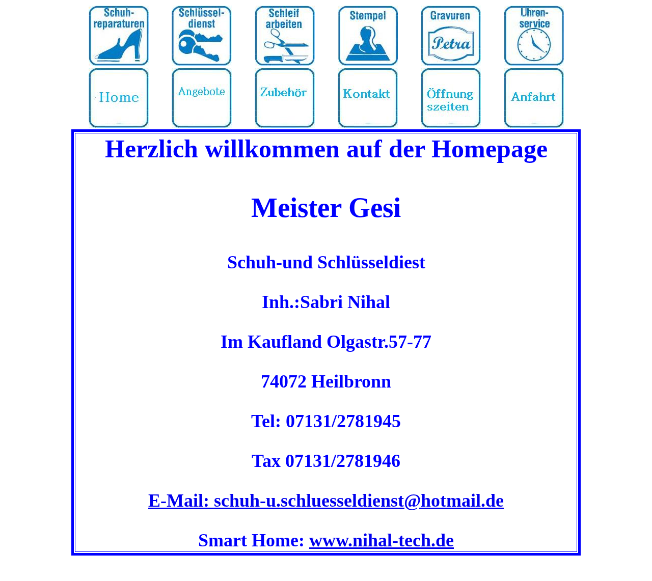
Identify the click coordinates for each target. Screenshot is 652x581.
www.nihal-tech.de (381, 540)
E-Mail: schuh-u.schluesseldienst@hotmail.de (326, 500)
